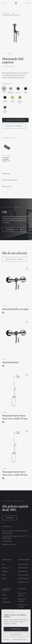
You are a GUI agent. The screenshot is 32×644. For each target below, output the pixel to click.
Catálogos (5, 571)
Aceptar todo (16, 629)
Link (13, 13)
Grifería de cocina (23, 582)
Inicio (3, 564)
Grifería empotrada (23, 578)
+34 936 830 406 (7, 541)
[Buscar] (2, 3)
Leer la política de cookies (19, 639)
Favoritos (4, 578)
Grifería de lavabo (23, 564)
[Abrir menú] (29, 3)
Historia (4, 595)
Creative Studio (6, 602)
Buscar (4, 575)
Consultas (9, 517)
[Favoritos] (5, 3)
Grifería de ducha (23, 571)
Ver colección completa (14, 259)
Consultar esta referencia (15, 120)
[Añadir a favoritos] (27, 268)
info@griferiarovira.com (8, 544)
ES (26, 3)
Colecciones (6, 13)
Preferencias (7, 639)
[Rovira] (16, 3)
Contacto (4, 598)
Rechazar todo (16, 634)
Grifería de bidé (22, 567)
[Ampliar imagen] (16, 33)
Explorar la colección (14, 229)
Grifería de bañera (23, 575)
